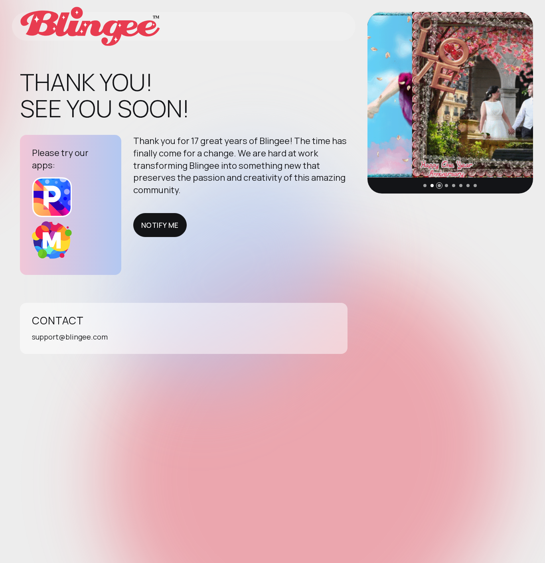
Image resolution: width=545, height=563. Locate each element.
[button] (425, 185)
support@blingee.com (70, 337)
